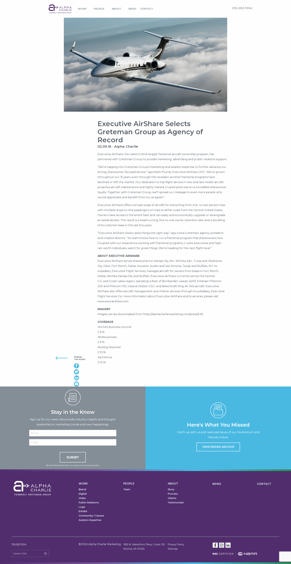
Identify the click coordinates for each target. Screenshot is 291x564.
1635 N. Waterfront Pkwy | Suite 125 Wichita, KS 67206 (144, 546)
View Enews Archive (218, 446)
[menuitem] (84, 9)
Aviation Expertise (90, 520)
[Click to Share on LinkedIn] (83, 377)
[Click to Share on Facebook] (83, 365)
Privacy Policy (176, 544)
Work (82, 8)
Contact (146, 8)
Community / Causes (91, 515)
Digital (83, 494)
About (116, 8)
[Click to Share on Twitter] (83, 371)
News (132, 8)
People (99, 8)
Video (82, 498)
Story (171, 489)
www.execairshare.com (113, 301)
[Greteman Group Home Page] (60, 8)
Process (173, 494)
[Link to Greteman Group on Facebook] (215, 544)
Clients (172, 498)
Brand (82, 489)
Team (126, 489)
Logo (82, 507)
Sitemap (173, 548)
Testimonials (176, 502)
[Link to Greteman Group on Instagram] (221, 544)
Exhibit (83, 511)
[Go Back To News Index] (57, 357)
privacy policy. (92, 465)
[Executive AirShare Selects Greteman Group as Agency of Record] (145, 69)
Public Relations (89, 502)
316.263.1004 (19, 544)
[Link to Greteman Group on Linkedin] (228, 544)
